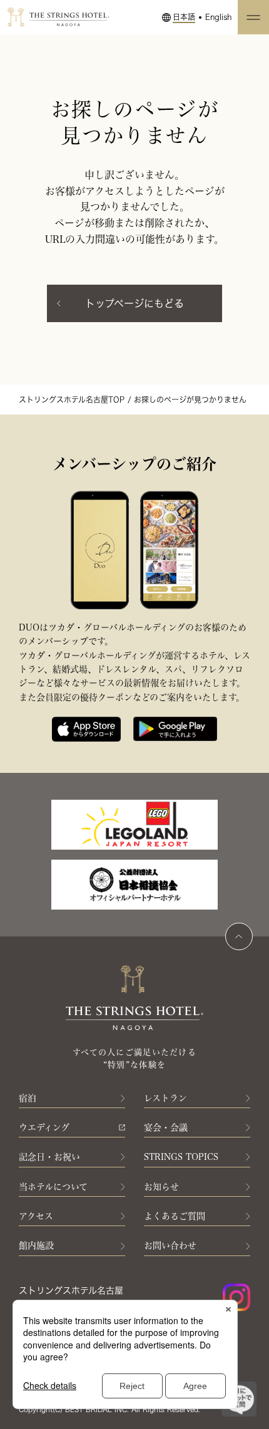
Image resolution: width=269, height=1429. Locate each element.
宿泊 (27, 1098)
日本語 (184, 17)
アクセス (36, 1216)
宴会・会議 (166, 1127)
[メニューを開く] (253, 17)
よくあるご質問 (174, 1216)
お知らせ (161, 1186)
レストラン (165, 1098)
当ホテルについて (53, 1186)
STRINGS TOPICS (181, 1156)
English (218, 17)
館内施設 (36, 1245)
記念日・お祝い (49, 1156)
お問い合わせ (170, 1245)
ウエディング (44, 1127)
